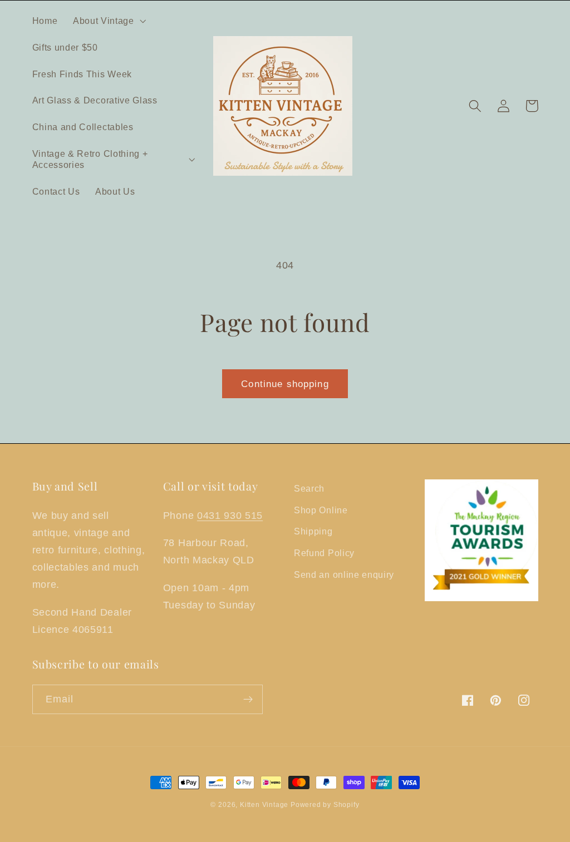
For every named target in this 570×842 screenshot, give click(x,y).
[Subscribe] (248, 700)
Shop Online (321, 510)
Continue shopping (285, 383)
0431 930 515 (230, 515)
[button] (108, 20)
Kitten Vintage (265, 804)
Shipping (313, 531)
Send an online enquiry (344, 574)
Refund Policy (324, 553)
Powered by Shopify (325, 804)
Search (309, 488)
